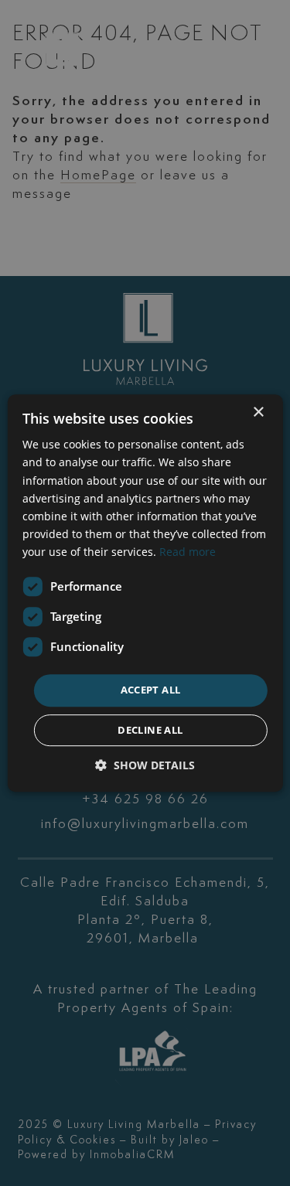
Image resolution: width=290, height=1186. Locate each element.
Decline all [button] (150, 730)
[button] (145, 765)
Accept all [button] (151, 690)
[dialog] (145, 593)
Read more (187, 551)
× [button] (258, 412)
